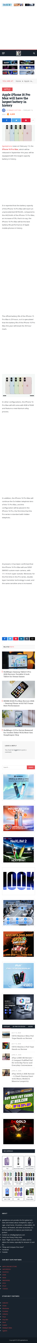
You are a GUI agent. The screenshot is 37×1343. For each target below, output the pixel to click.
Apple (7, 89)
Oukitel (4, 1325)
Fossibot (5, 1311)
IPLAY (4, 1286)
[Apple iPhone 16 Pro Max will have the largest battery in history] (18, 133)
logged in (17, 750)
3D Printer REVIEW (19, 1026)
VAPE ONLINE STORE (9, 1266)
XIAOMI (30, 1026)
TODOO (5, 1289)
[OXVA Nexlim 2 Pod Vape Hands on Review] (6, 1045)
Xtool (4, 1322)
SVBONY (5, 1303)
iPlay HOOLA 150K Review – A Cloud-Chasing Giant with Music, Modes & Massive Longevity (23, 1077)
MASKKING (6, 1280)
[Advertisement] (18, 28)
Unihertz (5, 1314)
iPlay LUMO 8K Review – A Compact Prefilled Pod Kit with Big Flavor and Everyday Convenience (22, 1061)
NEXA (4, 1278)
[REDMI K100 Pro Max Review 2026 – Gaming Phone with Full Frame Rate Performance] (18, 689)
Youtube (5, 1252)
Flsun (4, 1317)
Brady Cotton (15, 110)
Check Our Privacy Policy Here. (12, 1237)
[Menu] (3, 53)
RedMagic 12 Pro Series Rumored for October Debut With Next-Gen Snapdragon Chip (18, 732)
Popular (7, 1026)
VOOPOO (5, 1272)
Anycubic (5, 1320)
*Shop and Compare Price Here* (13, 1247)
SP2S (4, 1283)
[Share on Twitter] (16, 120)
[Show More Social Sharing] (33, 120)
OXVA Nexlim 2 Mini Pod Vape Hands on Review (23, 1037)
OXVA (4, 1275)
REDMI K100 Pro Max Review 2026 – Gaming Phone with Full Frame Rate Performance (18, 703)
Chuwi (4, 1306)
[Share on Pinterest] (26, 120)
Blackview (5, 1308)
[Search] (34, 53)
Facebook (5, 1250)
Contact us (5, 1235)
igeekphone (24, 1340)
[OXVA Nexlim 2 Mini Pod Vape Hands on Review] (6, 1034)
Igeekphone (7, 146)
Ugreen (4, 1331)
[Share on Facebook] (6, 120)
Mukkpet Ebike (7, 1328)
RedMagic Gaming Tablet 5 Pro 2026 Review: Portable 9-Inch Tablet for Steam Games (17, 674)
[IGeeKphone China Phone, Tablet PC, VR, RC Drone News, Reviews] (18, 53)
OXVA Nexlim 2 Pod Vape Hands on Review (23, 1048)
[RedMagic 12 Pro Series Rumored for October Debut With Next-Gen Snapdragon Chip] (18, 718)
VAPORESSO (6, 1269)
